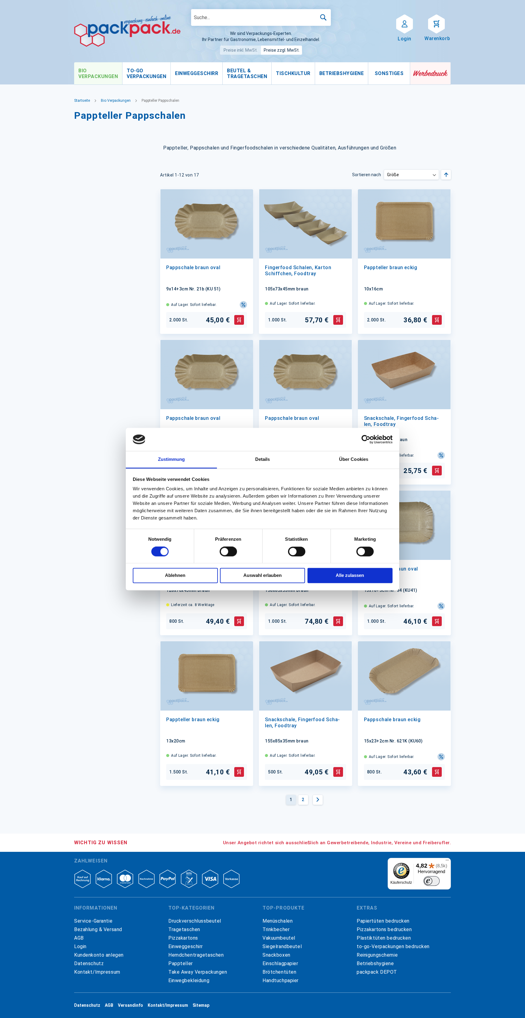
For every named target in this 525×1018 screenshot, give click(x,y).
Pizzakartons (183, 938)
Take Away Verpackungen (197, 972)
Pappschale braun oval (193, 267)
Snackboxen (276, 955)
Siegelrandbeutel (282, 946)
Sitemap (201, 1005)
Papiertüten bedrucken (383, 921)
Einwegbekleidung (188, 980)
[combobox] (261, 17)
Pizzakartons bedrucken (384, 929)
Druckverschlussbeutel (194, 921)
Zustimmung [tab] (171, 459)
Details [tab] (262, 459)
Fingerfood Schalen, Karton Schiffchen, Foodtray (298, 270)
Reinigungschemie (377, 955)
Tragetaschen (184, 929)
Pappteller (180, 963)
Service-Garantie (93, 921)
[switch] (228, 552)
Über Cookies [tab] (353, 459)
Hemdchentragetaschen (196, 955)
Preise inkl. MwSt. (241, 50)
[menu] (242, 73)
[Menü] (447, 861)
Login (80, 946)
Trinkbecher (276, 929)
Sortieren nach (366, 174)
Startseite (82, 100)
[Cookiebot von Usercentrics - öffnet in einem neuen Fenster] (366, 439)
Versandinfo (130, 1005)
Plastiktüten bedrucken (384, 938)
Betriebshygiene (375, 963)
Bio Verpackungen (116, 100)
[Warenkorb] (436, 23)
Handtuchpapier (280, 980)
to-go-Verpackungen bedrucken (393, 946)
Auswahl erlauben (262, 575)
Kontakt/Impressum (97, 972)
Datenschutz (89, 963)
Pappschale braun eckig (392, 719)
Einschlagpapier (280, 963)
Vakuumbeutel (278, 938)
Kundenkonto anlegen (99, 955)
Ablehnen (175, 575)
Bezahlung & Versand (98, 929)
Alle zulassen (350, 575)
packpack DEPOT (377, 972)
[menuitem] (98, 73)
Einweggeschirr (185, 946)
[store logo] (127, 31)
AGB (79, 938)
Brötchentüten (279, 972)
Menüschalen (277, 921)
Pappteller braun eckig (390, 267)
